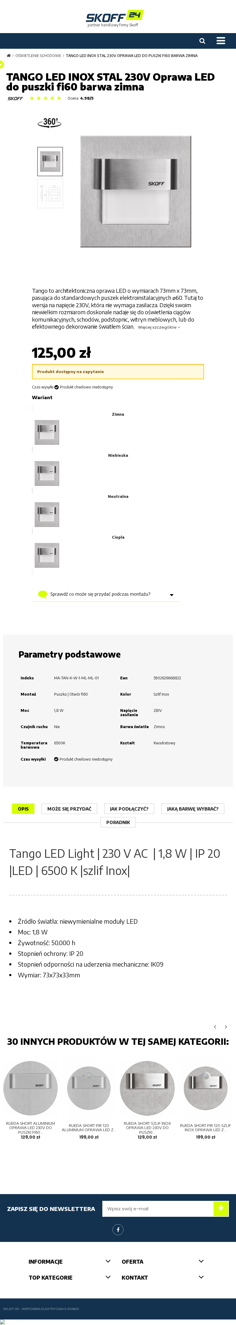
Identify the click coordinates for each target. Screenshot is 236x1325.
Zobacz (30, 1096)
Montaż (28, 694)
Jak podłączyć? (129, 808)
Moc (25, 710)
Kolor (125, 694)
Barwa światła (134, 727)
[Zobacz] (48, 1110)
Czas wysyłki (42, 387)
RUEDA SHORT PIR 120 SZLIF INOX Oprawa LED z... (205, 1127)
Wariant (42, 397)
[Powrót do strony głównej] (9, 55)
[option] (30, 1102)
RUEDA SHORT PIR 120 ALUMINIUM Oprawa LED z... (89, 1127)
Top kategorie (51, 1277)
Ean (124, 678)
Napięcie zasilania (129, 712)
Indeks (27, 678)
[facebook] (118, 1229)
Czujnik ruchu (34, 727)
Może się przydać (69, 808)
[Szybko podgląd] (48, 1067)
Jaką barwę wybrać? (192, 808)
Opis (23, 808)
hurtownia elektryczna (43, 1309)
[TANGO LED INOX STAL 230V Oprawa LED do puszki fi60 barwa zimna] (50, 161)
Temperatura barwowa (34, 745)
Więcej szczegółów (158, 327)
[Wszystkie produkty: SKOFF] (15, 98)
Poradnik (118, 822)
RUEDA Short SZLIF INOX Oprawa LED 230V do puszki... (147, 1128)
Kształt (127, 743)
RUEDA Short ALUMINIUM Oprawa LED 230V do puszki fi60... (30, 1128)
